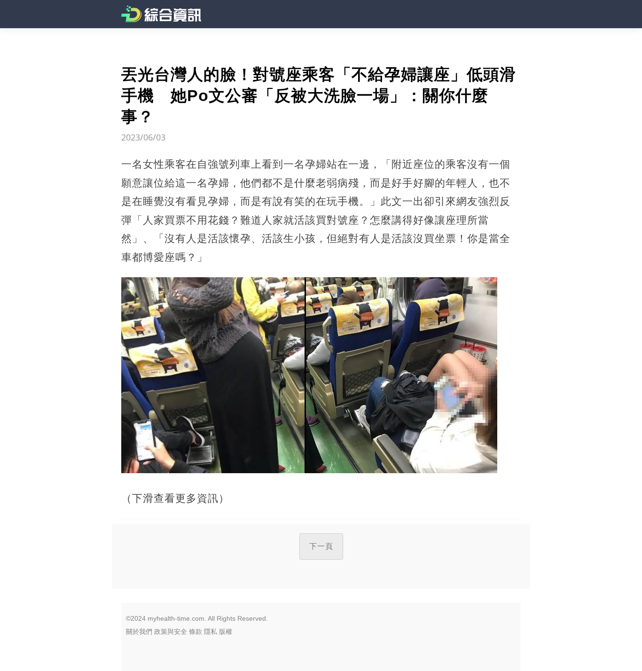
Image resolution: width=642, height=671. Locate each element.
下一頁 (321, 546)
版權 (225, 631)
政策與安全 (170, 631)
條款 (195, 631)
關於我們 (139, 631)
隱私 (210, 631)
